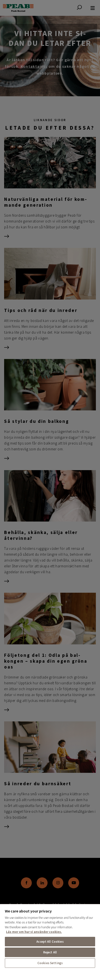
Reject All (50, 952)
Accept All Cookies (49, 942)
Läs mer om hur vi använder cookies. (34, 932)
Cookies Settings (50, 963)
